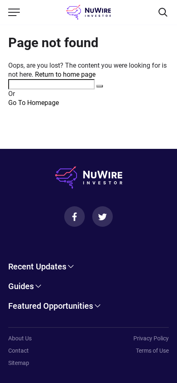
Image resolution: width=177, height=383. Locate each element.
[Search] (163, 12)
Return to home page (65, 74)
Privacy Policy (151, 338)
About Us (20, 338)
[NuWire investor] (88, 12)
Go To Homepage (33, 103)
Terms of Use (152, 350)
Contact (18, 350)
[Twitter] (102, 216)
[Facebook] (74, 216)
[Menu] (14, 12)
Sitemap (18, 363)
